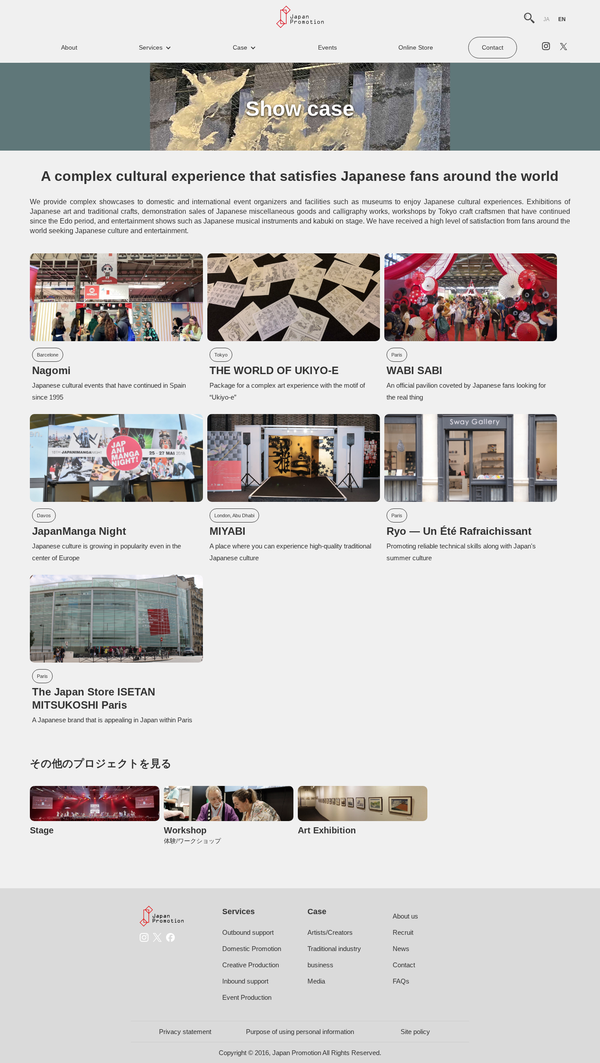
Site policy (415, 1031)
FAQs (401, 981)
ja (546, 19)
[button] (155, 47)
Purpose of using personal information (300, 1031)
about (69, 47)
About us (405, 916)
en (562, 19)
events (327, 47)
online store (415, 47)
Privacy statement (185, 1031)
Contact (492, 47)
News (401, 948)
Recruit (403, 932)
